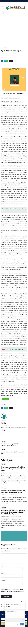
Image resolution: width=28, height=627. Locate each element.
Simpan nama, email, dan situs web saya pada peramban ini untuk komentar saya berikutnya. (13, 590)
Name (2, 566)
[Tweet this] (5, 61)
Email (2, 573)
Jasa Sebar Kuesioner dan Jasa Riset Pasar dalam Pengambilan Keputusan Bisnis (13, 469)
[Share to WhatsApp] (7, 61)
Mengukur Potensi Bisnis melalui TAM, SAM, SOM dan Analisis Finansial (13, 491)
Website (3, 580)
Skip (18, 624)
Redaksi (3, 52)
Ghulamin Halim (5, 516)
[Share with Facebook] (2, 61)
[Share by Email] (12, 61)
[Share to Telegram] (10, 61)
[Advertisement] (14, 30)
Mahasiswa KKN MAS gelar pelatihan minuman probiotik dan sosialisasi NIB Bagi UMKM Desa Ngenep (13, 512)
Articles (4, 430)
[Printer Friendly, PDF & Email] (5, 399)
